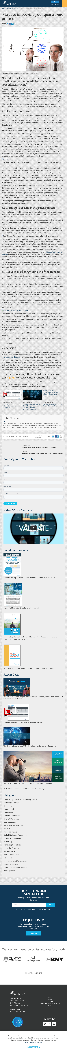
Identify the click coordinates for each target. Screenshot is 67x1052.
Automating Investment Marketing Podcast (20, 799)
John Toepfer (12, 418)
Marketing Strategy (11, 848)
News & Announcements (13, 854)
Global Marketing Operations (15, 835)
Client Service (8, 806)
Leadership (7, 841)
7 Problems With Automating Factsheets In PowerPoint (11, 406)
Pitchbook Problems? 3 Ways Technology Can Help (52, 405)
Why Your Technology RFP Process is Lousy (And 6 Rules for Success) (43, 452)
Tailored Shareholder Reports (15, 867)
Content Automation (12, 8)
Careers (49, 999)
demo (35, 384)
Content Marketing (11, 819)
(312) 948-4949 (55, 5)
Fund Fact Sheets (10, 832)
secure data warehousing (11, 357)
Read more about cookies (33, 1042)
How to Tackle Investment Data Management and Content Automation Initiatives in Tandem (31, 406)
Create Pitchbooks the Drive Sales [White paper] (21, 608)
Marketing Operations (12, 845)
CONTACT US (33, 933)
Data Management (39, 436)
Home (3, 8)
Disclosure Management (13, 825)
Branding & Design (11, 802)
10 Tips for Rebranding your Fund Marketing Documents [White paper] (29, 668)
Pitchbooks (7, 858)
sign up (11, 377)
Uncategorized (9, 871)
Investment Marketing (12, 838)
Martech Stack (9, 851)
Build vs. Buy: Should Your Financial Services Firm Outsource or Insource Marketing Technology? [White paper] (30, 638)
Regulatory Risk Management (15, 861)
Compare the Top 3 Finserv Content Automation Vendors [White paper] (29, 578)
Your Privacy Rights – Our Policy (49, 1003)
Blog (49, 997)
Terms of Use (49, 1001)
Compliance (8, 812)
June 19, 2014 (9, 436)
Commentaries (9, 809)
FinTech (6, 828)
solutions (59, 382)
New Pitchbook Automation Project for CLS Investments (39, 446)
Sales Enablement (10, 864)
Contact (49, 1005)
